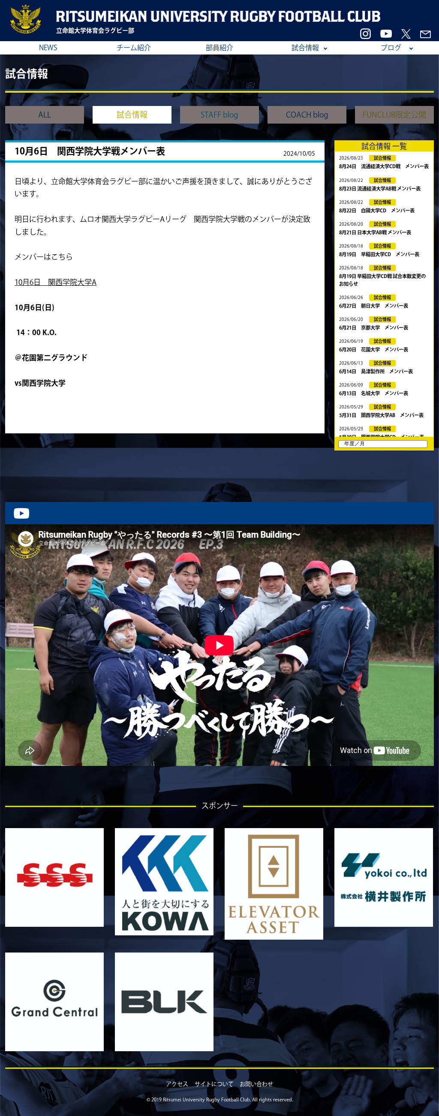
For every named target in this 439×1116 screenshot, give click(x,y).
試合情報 (305, 47)
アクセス (177, 1084)
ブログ (391, 47)
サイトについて (214, 1084)
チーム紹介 (134, 47)
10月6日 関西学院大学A (55, 282)
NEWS (48, 47)
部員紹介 (219, 47)
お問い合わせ (256, 1084)
